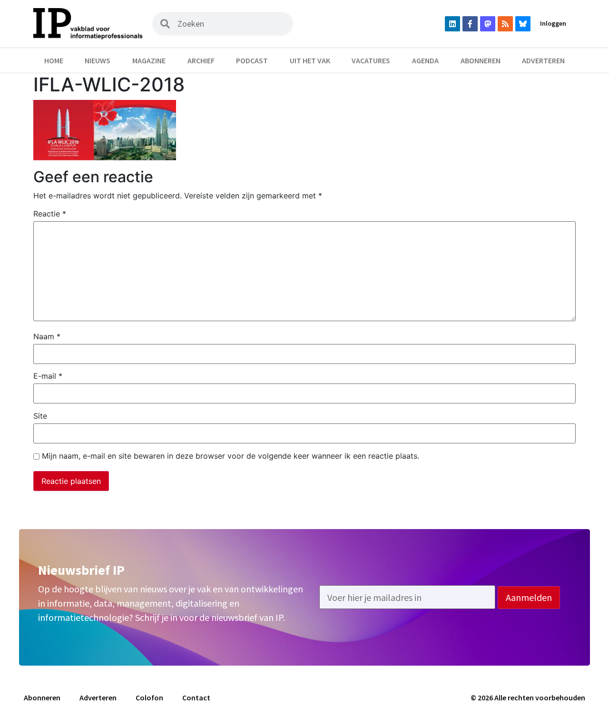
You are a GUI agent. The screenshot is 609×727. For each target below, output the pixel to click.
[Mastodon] (487, 23)
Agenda (425, 60)
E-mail (47, 376)
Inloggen (553, 23)
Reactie (49, 213)
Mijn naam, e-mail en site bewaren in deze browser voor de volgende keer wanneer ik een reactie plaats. (230, 456)
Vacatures (371, 60)
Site (40, 416)
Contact (196, 697)
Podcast (252, 60)
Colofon (149, 697)
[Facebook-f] (470, 23)
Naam (46, 336)
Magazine (149, 60)
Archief (201, 60)
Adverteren (543, 60)
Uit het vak (310, 60)
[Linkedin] (452, 23)
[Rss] (505, 23)
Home (53, 60)
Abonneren (481, 60)
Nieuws (97, 60)
